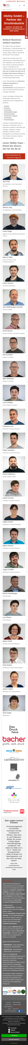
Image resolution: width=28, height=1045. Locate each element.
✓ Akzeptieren (14, 1035)
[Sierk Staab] (14, 711)
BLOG (9, 1008)
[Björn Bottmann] (14, 376)
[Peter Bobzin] (14, 663)
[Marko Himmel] (14, 543)
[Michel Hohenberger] (14, 591)
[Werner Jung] (14, 205)
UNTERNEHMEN (18, 1006)
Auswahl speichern (14, 1039)
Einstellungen (14, 1043)
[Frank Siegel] (14, 229)
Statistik (13, 1030)
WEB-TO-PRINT (17, 1004)
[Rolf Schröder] (14, 352)
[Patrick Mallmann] (14, 472)
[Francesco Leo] (14, 424)
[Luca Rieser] (14, 615)
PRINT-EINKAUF (8, 1006)
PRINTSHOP (8, 1004)
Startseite (8, 1002)
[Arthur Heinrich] (14, 281)
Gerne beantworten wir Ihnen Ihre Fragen (13, 156)
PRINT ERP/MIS (16, 1002)
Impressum (16, 1008)
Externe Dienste (15, 1032)
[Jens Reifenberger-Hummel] (14, 305)
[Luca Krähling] (14, 400)
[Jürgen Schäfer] (14, 567)
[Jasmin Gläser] (14, 687)
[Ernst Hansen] (14, 329)
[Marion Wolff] (14, 639)
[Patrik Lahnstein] (14, 448)
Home (4, 9)
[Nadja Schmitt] (14, 520)
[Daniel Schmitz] (14, 496)
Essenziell (13, 1028)
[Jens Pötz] (14, 179)
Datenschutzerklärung (10, 1010)
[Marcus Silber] (14, 255)
